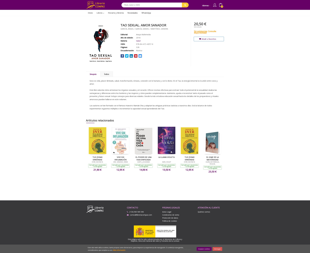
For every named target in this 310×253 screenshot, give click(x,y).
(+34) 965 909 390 (136, 212)
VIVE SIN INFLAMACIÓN (120, 158)
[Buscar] (185, 5)
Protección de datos (170, 218)
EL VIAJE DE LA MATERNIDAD (212, 158)
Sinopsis (93, 74)
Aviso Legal (166, 212)
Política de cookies (169, 221)
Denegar (217, 249)
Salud (138, 41)
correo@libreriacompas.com (141, 215)
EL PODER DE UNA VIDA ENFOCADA (143, 158)
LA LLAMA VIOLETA (166, 157)
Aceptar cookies (204, 249)
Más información (119, 250)
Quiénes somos (204, 212)
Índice (106, 74)
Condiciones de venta (170, 215)
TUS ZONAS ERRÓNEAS (97, 158)
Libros (100, 13)
